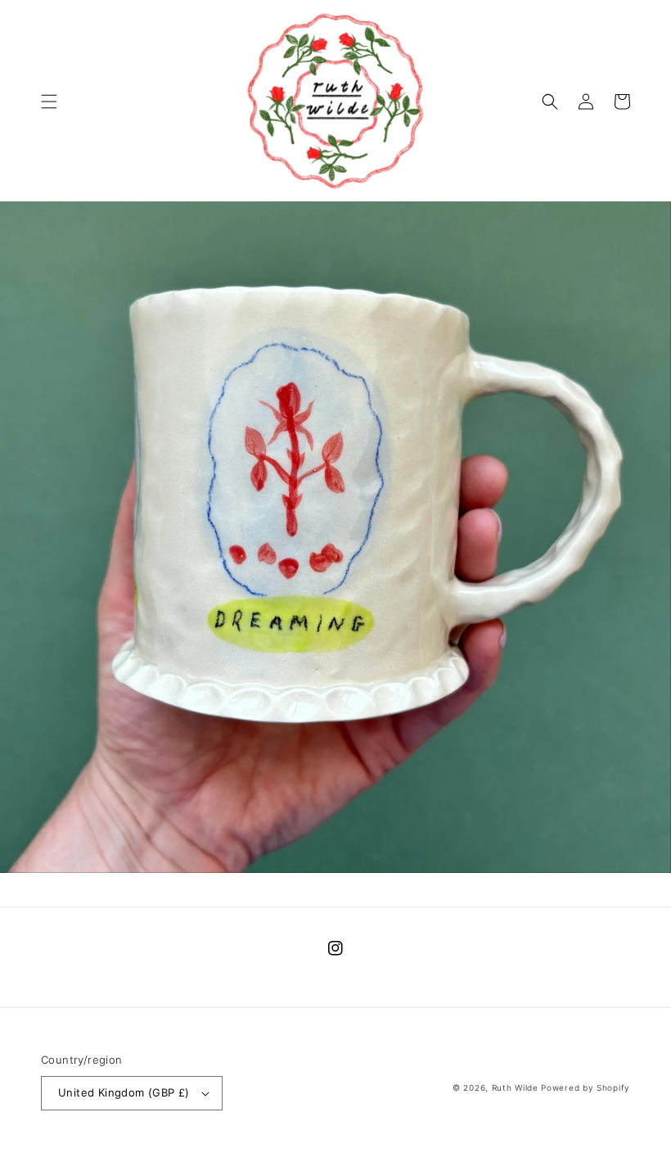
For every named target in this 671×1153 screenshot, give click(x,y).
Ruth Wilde (515, 1087)
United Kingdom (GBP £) (124, 1092)
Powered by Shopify (585, 1087)
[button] (49, 102)
